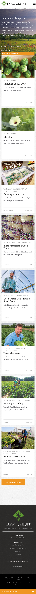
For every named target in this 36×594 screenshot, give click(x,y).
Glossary (18, 554)
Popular (3, 46)
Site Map (9, 583)
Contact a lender (18, 566)
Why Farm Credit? (18, 545)
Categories (4, 50)
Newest (11, 46)
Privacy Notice (19, 583)
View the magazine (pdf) (13, 482)
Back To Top (31, 587)
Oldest (19, 46)
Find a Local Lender (18, 538)
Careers (18, 551)
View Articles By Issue (9, 53)
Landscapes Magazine (18, 548)
